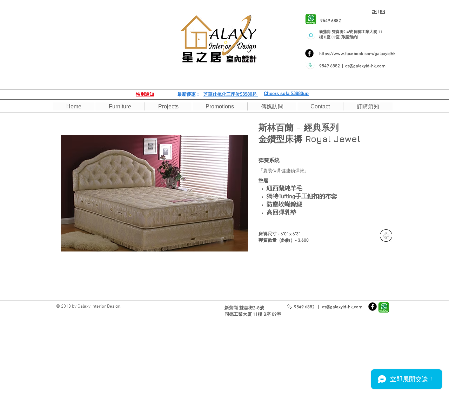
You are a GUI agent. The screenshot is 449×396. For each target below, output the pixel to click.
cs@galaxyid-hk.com (365, 66)
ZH (374, 11)
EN (382, 11)
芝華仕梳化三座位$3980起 (230, 94)
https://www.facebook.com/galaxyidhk (357, 54)
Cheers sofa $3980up (286, 93)
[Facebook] (309, 53)
